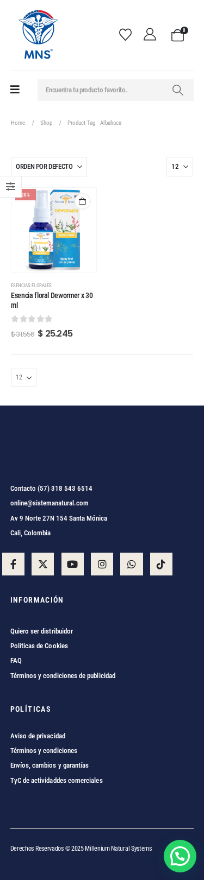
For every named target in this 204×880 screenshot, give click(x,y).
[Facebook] (13, 564)
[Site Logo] (37, 35)
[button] (180, 856)
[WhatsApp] (131, 564)
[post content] (53, 230)
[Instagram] (102, 564)
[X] (43, 564)
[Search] (178, 90)
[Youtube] (72, 564)
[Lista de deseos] (129, 35)
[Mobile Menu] (15, 90)
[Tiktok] (161, 564)
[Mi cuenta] (153, 35)
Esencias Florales (31, 285)
